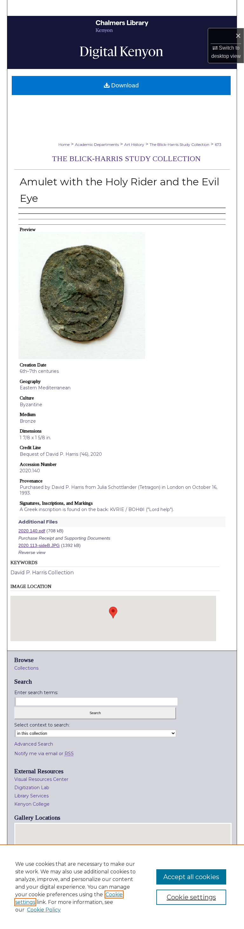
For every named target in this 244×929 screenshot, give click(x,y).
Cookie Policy (44, 910)
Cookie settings (191, 897)
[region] (122, 886)
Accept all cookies (191, 877)
